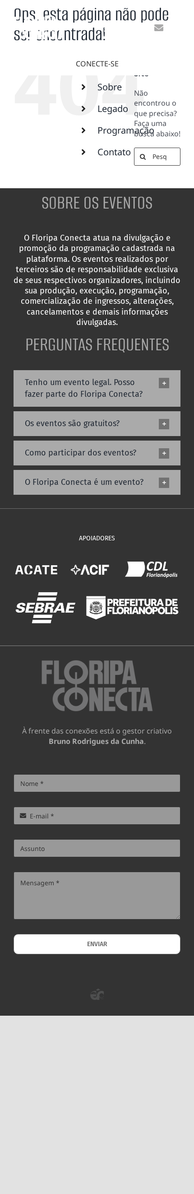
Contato (114, 152)
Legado (112, 108)
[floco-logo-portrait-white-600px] (39, 20)
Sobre (109, 87)
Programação (125, 130)
